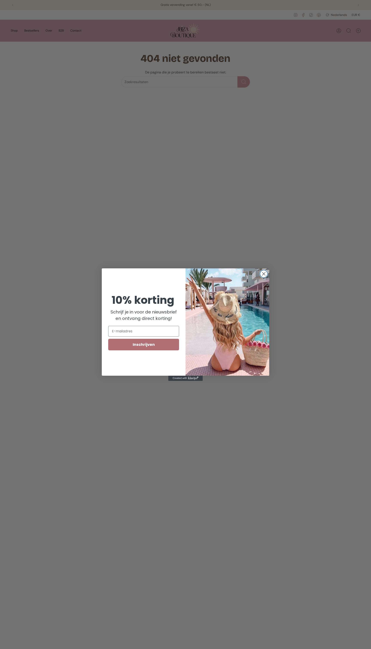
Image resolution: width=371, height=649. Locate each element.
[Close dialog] (264, 274)
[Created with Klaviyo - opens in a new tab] (185, 378)
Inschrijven (144, 344)
